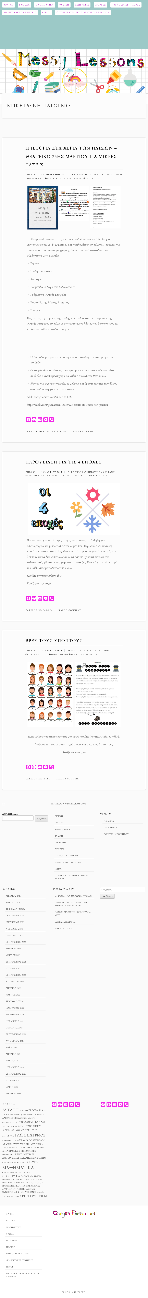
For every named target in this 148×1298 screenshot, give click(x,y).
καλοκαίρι (46, 475)
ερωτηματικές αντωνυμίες (18, 1156)
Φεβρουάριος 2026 (15, 909)
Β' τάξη (23, 1110)
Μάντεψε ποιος (37, 654)
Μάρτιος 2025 (13, 955)
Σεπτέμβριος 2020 (16, 1074)
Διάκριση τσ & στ (64, 928)
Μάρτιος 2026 (13, 902)
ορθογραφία (11, 1176)
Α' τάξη (79, 175)
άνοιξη (32, 475)
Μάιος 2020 (12, 1087)
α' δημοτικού (93, 472)
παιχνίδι (7, 1182)
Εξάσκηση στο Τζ (65, 922)
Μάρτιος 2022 (13, 994)
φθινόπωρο (84, 475)
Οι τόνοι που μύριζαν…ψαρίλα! (73, 896)
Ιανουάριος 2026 (15, 915)
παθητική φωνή (32, 1179)
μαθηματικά (18, 1168)
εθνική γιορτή (96, 175)
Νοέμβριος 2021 (15, 1021)
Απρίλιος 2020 (13, 1093)
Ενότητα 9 (16, 1114)
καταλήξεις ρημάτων (33, 1158)
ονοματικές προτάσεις (16, 1172)
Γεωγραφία (82, 4)
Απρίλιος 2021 (13, 1054)
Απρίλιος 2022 (13, 988)
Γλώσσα (24, 4)
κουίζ (32, 1162)
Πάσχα (39, 1122)
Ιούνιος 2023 (13, 968)
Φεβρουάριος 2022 (15, 1001)
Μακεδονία (22, 1118)
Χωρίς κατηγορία (55, 431)
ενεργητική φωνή (19, 1147)
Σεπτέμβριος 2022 (16, 975)
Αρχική (8, 4)
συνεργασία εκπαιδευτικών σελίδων (23, 1192)
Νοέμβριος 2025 (15, 929)
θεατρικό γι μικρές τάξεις (64, 178)
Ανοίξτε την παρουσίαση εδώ (44, 576)
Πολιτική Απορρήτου (116, 834)
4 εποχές (75, 472)
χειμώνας (101, 475)
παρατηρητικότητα (84, 654)
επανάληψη (37, 1147)
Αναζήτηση (10, 814)
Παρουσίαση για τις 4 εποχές (63, 462)
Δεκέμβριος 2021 (15, 1014)
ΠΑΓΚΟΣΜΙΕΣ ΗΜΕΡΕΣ (126, 4)
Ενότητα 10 (29, 1114)
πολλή (31, 1189)
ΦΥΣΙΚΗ (64, 4)
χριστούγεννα (33, 1196)
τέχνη (6, 1196)
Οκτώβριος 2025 (14, 935)
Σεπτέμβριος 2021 (16, 1034)
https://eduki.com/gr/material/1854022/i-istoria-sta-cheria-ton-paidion (67, 405)
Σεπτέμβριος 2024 (16, 961)
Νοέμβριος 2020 (15, 1067)
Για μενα (109, 821)
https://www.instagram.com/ (68, 803)
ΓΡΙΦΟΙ (46, 12)
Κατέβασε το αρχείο (74, 752)
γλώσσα (24, 1135)
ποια (25, 1189)
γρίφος (105, 650)
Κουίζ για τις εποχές (39, 583)
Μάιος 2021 (12, 1047)
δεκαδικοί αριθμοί (31, 1140)
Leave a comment (83, 431)
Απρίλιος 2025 (13, 948)
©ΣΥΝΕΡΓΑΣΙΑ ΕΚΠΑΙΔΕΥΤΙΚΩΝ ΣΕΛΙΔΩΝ (83, 12)
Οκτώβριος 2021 (14, 1027)
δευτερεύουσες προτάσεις (21, 1144)
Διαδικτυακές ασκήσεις (20, 12)
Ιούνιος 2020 (13, 1080)
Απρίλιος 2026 (13, 896)
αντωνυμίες (9, 1126)
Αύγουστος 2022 (15, 981)
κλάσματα (20, 1162)
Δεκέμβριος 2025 (15, 922)
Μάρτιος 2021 (13, 1060)
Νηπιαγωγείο (94, 178)
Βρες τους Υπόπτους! (54, 641)
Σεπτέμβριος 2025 (16, 942)
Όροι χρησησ (111, 827)
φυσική (15, 1196)
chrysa (30, 175)
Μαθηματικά (45, 4)
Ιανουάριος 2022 (15, 1008)
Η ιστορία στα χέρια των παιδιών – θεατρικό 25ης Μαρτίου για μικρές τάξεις (71, 156)
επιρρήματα (10, 1151)
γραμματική (9, 1140)
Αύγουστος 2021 (15, 1041)
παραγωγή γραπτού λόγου (28, 1182)
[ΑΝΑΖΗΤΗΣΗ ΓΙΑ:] (122, 889)
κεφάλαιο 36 (7, 1163)
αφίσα (18, 1130)
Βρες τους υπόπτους (83, 650)
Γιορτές (100, 4)
